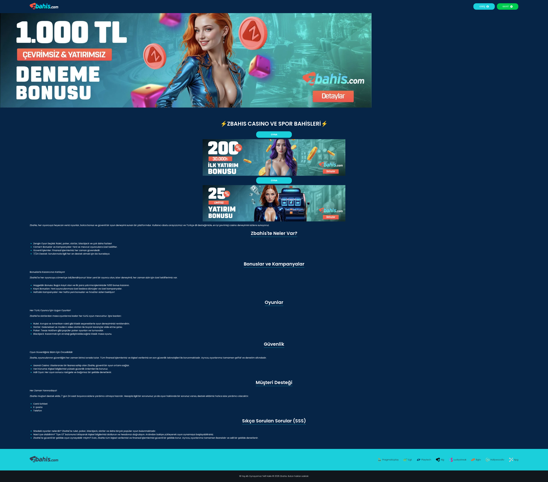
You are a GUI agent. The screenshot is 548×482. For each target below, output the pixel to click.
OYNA (274, 134)
